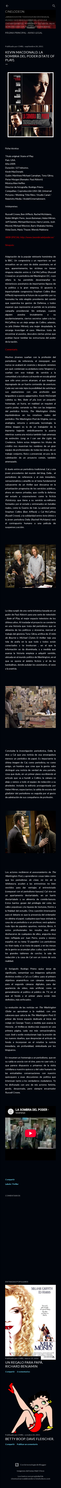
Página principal (15, 32)
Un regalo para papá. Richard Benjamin (24, 1364)
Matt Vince (39, 1471)
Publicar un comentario (27, 1444)
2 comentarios (23, 1371)
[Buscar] (54, 5)
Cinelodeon (14, 11)
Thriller (15, 1184)
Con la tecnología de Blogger (33, 1464)
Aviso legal (35, 32)
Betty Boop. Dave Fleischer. (29, 1439)
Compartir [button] (10, 1179)
